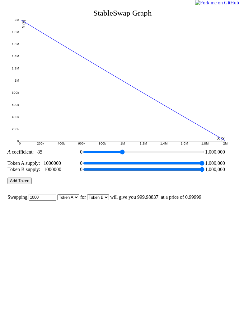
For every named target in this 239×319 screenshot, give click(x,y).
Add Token (19, 181)
